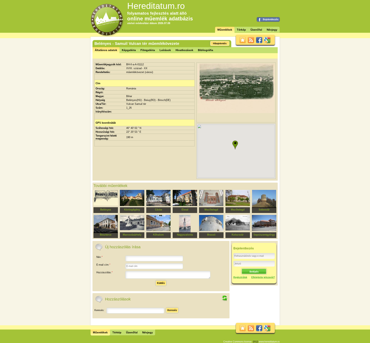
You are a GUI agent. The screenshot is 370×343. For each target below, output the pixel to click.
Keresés (172, 310)
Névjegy (272, 29)
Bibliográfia (205, 50)
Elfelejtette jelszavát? (263, 277)
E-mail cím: (103, 264)
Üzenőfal (256, 29)
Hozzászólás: (104, 272)
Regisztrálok (240, 277)
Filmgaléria (147, 50)
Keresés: (99, 310)
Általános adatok (106, 50)
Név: (99, 257)
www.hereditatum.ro (269, 341)
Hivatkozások (184, 50)
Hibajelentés (220, 43)
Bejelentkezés (270, 19)
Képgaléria (129, 50)
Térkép (241, 29)
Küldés (161, 283)
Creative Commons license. (237, 341)
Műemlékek (224, 29)
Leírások (165, 50)
